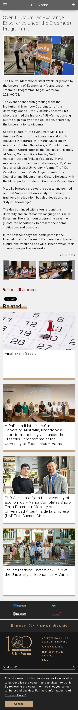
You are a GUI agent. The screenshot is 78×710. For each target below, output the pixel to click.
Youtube (61, 625)
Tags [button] (10, 290)
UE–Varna (39, 5)
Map (47, 660)
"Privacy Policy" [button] (15, 695)
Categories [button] (28, 290)
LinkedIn (45, 625)
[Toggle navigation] (5, 5)
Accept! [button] (19, 703)
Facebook (20, 625)
